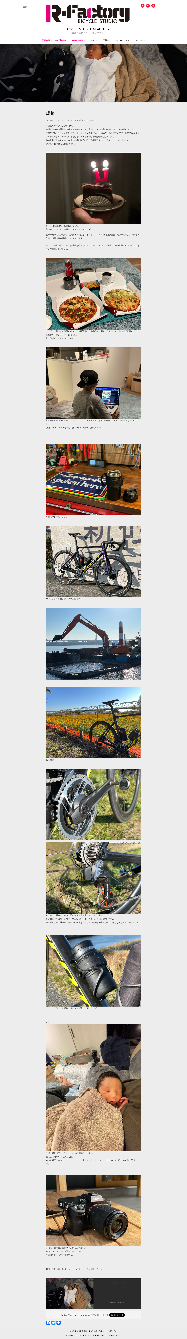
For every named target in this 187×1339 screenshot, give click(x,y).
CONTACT (140, 40)
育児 (80, 120)
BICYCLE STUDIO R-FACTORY (87, 29)
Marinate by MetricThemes (80, 1335)
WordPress (114, 1335)
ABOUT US (121, 40)
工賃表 (106, 40)
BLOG (94, 40)
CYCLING (49, 120)
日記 (74, 120)
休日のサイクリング (63, 120)
